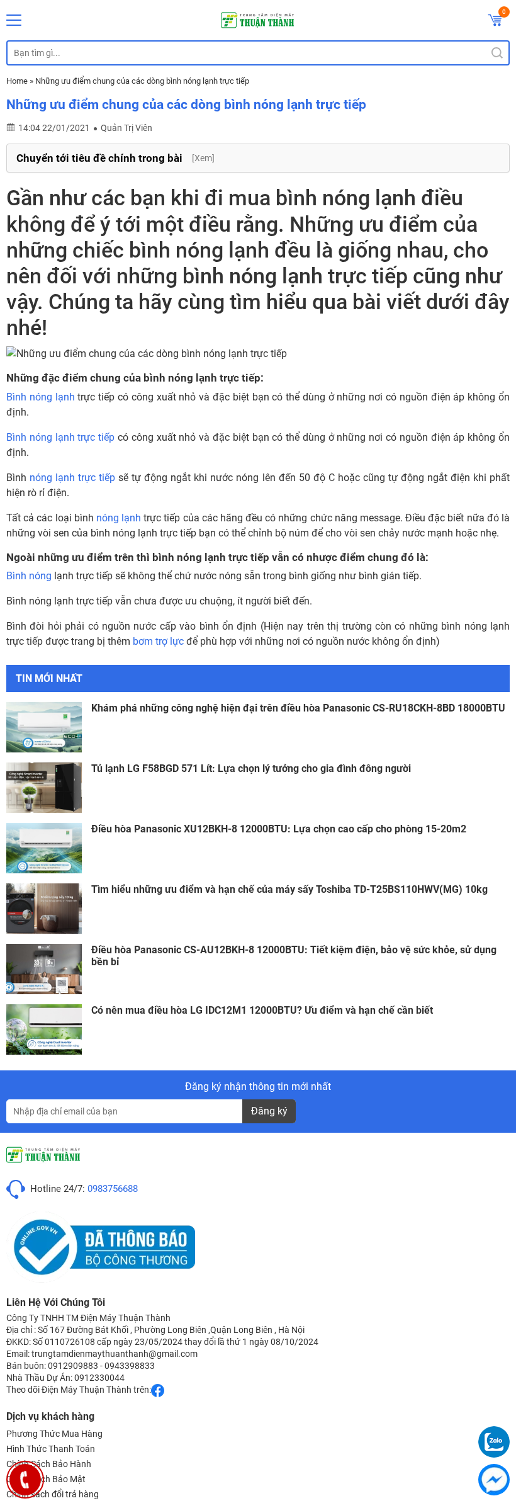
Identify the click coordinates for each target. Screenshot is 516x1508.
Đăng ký (269, 1111)
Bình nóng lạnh (40, 397)
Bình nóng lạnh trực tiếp (60, 437)
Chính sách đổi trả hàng (52, 1494)
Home (17, 81)
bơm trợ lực (158, 641)
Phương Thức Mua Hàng (54, 1434)
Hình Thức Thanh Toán (50, 1449)
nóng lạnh (118, 518)
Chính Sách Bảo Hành (48, 1464)
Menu (13, 20)
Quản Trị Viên (126, 128)
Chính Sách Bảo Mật (46, 1479)
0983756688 (112, 1188)
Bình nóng (29, 576)
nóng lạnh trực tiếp (72, 478)
